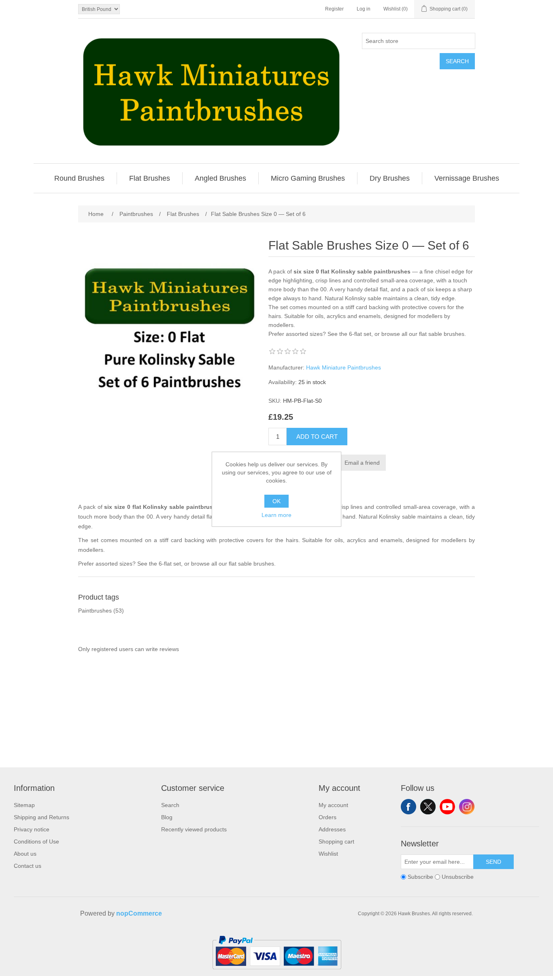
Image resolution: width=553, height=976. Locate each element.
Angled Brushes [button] (220, 178)
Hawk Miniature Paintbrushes (343, 367)
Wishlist (328, 853)
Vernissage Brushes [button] (466, 178)
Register (334, 9)
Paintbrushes (95, 610)
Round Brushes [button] (79, 178)
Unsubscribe (458, 877)
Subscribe (420, 877)
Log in (363, 9)
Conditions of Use (36, 841)
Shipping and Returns (41, 817)
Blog (166, 817)
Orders (327, 817)
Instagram (466, 806)
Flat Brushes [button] (149, 178)
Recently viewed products (194, 829)
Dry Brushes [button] (390, 178)
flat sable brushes (441, 334)
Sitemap (24, 805)
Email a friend (362, 462)
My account (333, 805)
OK (276, 501)
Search (457, 61)
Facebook (408, 806)
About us (25, 853)
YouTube (447, 806)
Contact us (27, 866)
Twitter (428, 806)
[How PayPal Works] (276, 973)
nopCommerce (139, 913)
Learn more (276, 515)
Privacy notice (31, 829)
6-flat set (360, 334)
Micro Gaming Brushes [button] (308, 178)
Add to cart (317, 436)
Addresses (332, 829)
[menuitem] (79, 178)
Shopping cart (336, 841)
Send (493, 862)
